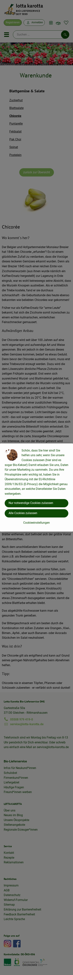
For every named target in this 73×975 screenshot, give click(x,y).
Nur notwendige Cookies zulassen (31, 503)
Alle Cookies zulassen (23, 513)
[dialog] (36, 487)
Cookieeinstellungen (36, 522)
